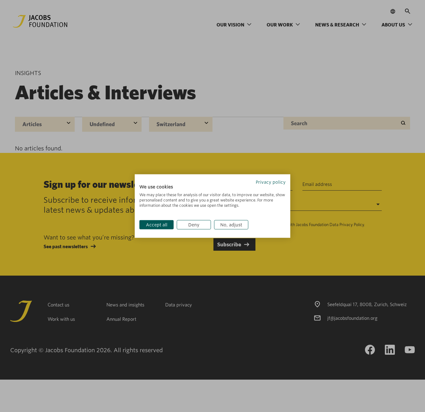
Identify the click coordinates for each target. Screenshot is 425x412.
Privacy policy (271, 181)
